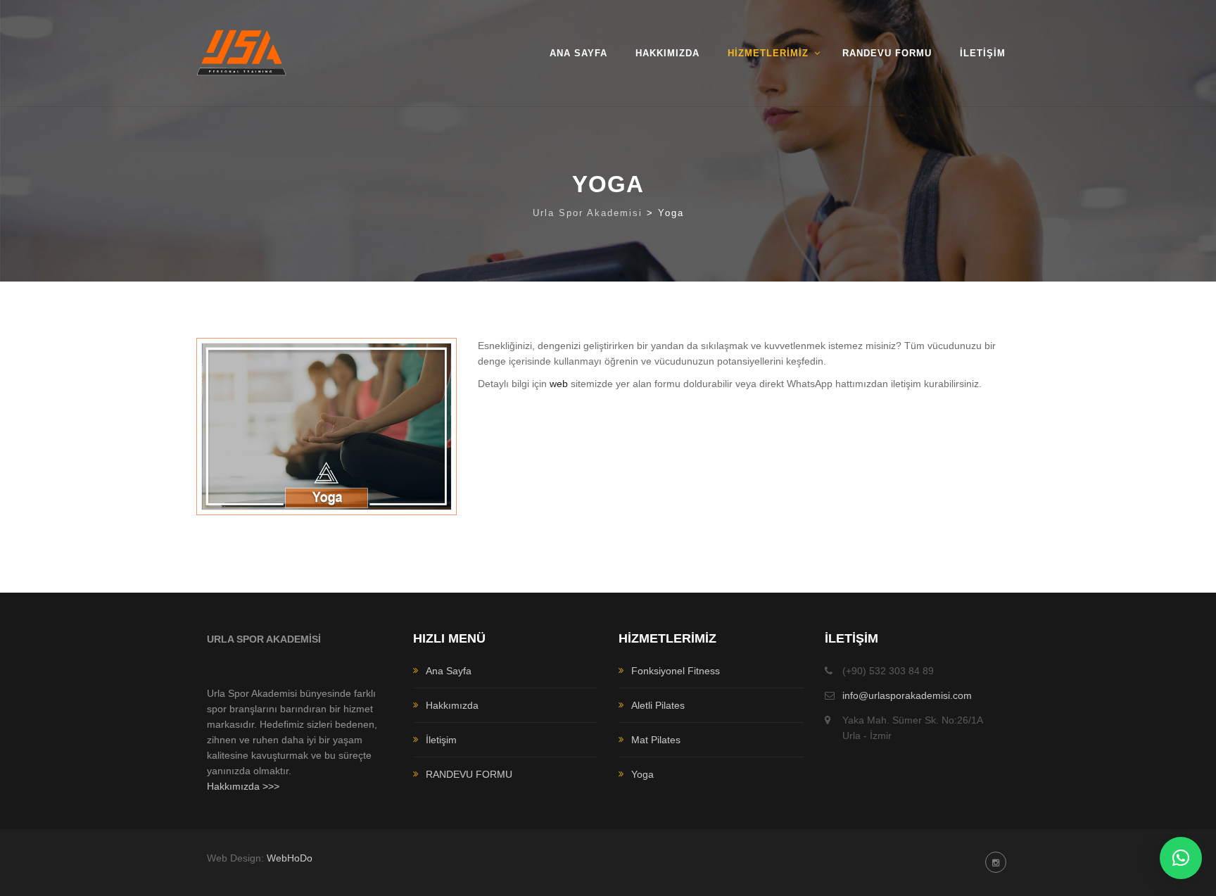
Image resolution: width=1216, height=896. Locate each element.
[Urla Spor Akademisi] (241, 53)
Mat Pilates (655, 739)
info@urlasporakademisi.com (907, 695)
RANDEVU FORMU (887, 53)
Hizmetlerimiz (768, 53)
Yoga (642, 774)
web (559, 383)
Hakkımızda (667, 53)
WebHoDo (289, 858)
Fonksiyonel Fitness (675, 670)
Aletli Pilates (658, 705)
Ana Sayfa (578, 53)
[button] (1181, 858)
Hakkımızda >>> (243, 786)
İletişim (983, 53)
